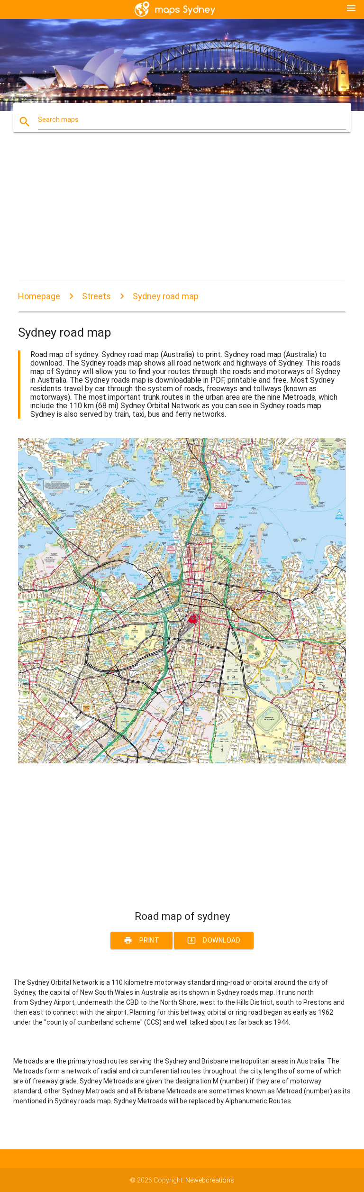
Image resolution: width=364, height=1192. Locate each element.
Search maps (58, 119)
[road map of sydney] (182, 761)
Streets (96, 296)
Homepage (39, 296)
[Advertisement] (182, 214)
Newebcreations (209, 1180)
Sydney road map (166, 296)
